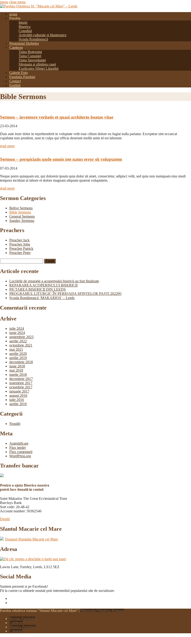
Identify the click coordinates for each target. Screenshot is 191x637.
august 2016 (18, 395)
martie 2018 (18, 375)
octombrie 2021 (20, 345)
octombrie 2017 (20, 387)
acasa (13, 14)
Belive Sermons (21, 208)
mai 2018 (16, 370)
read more (7, 146)
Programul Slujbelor (24, 43)
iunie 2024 (17, 333)
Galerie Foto (18, 73)
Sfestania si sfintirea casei (37, 64)
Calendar (16, 631)
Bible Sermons (20, 212)
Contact (15, 81)
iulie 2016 (16, 400)
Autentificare (18, 443)
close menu (17, 2)
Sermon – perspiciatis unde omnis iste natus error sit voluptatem (61, 159)
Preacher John (19, 244)
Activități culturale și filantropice (42, 35)
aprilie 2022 (18, 341)
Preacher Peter (20, 253)
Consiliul (25, 31)
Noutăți (14, 424)
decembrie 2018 (21, 362)
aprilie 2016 (18, 404)
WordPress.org (20, 456)
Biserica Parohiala (22, 627)
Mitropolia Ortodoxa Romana (102, 611)
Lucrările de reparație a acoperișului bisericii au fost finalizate (54, 281)
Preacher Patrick (21, 248)
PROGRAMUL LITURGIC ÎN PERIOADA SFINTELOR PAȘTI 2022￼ (65, 294)
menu (4, 2)
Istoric (23, 22)
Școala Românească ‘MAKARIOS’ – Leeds (42, 298)
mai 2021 (16, 349)
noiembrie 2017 (20, 383)
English (14, 85)
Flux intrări (17, 448)
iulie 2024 (16, 328)
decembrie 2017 (21, 379)
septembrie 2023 (21, 337)
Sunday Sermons (21, 221)
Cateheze (16, 48)
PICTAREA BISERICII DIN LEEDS (37, 289)
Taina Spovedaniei (32, 60)
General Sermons (22, 216)
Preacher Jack (19, 240)
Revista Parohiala (22, 618)
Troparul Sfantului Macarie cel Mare (31, 539)
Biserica (25, 27)
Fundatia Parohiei (22, 77)
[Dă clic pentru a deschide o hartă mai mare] (33, 559)
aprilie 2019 (18, 358)
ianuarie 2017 (19, 391)
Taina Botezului (30, 52)
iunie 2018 (17, 366)
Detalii (5, 519)
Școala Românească (33, 39)
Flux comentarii (20, 452)
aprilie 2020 (18, 354)
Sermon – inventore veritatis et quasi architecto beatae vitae (56, 117)
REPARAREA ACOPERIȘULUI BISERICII (43, 285)
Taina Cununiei (30, 56)
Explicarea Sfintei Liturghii (38, 68)
